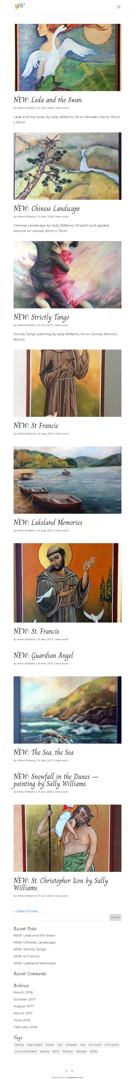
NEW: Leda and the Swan (48, 99)
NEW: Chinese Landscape (47, 208)
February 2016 (25, 1027)
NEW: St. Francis (36, 631)
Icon (60, 1044)
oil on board (95, 1044)
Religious (68, 1051)
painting (44, 1051)
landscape (71, 1044)
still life (93, 1051)
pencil (56, 1051)
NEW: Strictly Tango (41, 317)
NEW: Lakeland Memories (48, 522)
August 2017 (24, 1006)
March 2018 (23, 992)
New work (62, 108)
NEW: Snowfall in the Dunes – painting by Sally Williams (56, 780)
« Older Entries (26, 911)
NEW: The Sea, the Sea (44, 752)
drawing (19, 1044)
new (82, 1044)
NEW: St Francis (36, 425)
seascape (81, 1051)
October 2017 (25, 999)
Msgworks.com (75, 1077)
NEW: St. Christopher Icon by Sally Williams (61, 884)
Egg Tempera (34, 1044)
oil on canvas (112, 1044)
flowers (50, 1044)
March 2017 (23, 1013)
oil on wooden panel (26, 1051)
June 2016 (22, 1020)
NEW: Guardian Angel (43, 655)
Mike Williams (26, 108)
